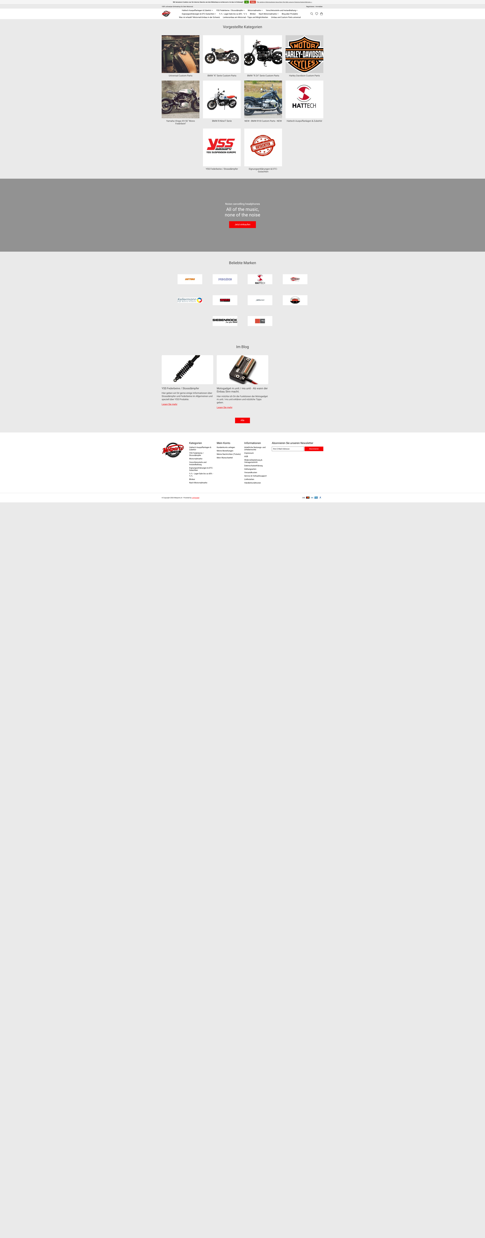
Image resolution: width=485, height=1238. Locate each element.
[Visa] (312, 498)
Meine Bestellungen (225, 451)
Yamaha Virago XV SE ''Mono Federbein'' (180, 122)
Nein (252, 2)
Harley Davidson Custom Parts (304, 75)
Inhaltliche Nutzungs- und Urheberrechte (254, 448)
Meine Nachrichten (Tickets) (229, 454)
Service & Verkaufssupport (255, 476)
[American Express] (316, 498)
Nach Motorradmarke (198, 483)
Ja (246, 2)
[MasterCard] (307, 498)
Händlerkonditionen (252, 483)
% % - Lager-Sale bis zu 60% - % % (233, 14)
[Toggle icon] (312, 13)
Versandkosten (250, 472)
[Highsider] (295, 279)
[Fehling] (225, 279)
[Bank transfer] (303, 498)
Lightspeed (195, 498)
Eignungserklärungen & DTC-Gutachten (263, 170)
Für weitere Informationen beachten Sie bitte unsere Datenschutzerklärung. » (284, 2)
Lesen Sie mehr (169, 404)
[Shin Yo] (295, 300)
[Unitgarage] (260, 321)
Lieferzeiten (249, 479)
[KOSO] (225, 300)
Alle (242, 420)
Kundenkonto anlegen (226, 447)
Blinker (253, 14)
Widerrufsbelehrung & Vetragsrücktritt (253, 461)
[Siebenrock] (225, 321)
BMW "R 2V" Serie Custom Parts (263, 75)
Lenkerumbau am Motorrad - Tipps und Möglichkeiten (245, 17)
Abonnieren (314, 449)
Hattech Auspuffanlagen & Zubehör (304, 121)
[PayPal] (320, 498)
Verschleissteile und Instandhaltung (197, 463)
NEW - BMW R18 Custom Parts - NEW (263, 121)
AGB (246, 456)
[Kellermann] (190, 300)
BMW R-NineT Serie (222, 121)
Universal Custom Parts (180, 75)
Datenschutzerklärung (253, 466)
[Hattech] (260, 279)
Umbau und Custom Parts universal (286, 17)
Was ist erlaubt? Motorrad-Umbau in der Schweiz (199, 17)
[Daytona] (190, 279)
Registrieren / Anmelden (314, 6)
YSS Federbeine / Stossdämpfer (222, 169)
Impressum (249, 453)
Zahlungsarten (250, 469)
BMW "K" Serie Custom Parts (222, 75)
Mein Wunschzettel (225, 458)
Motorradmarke (195, 459)
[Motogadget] (260, 300)
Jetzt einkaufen (242, 224)
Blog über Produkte (290, 14)
